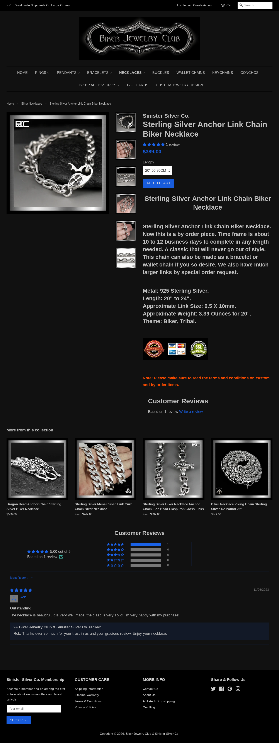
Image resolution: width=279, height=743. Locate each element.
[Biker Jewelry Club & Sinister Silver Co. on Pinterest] (229, 689)
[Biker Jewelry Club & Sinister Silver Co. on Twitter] (213, 689)
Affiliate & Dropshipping (159, 701)
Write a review (191, 412)
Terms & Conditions (88, 701)
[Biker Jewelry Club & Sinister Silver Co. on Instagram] (237, 689)
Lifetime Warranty (87, 695)
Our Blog (149, 707)
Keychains (222, 73)
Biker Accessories (98, 85)
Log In (181, 5)
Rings (41, 73)
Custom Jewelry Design (179, 85)
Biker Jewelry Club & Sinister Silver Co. (152, 733)
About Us (149, 695)
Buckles (160, 73)
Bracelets (98, 73)
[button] (154, 144)
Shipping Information (89, 688)
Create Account (203, 5)
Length (148, 162)
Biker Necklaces (31, 103)
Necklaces (131, 73)
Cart (229, 5)
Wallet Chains (191, 73)
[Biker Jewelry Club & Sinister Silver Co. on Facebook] (221, 689)
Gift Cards (137, 85)
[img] (21, 590)
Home (22, 73)
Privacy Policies (85, 707)
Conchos (249, 73)
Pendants (67, 73)
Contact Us (150, 688)
